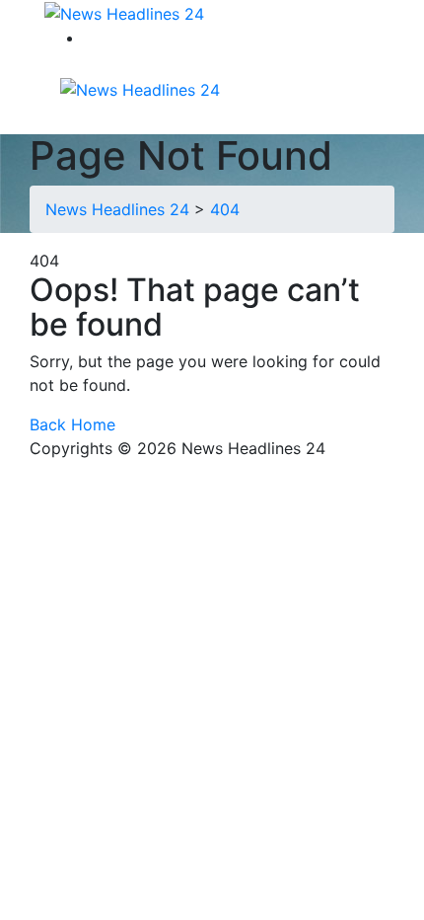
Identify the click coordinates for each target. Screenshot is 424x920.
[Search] (95, 37)
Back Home (72, 424)
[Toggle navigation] (245, 88)
